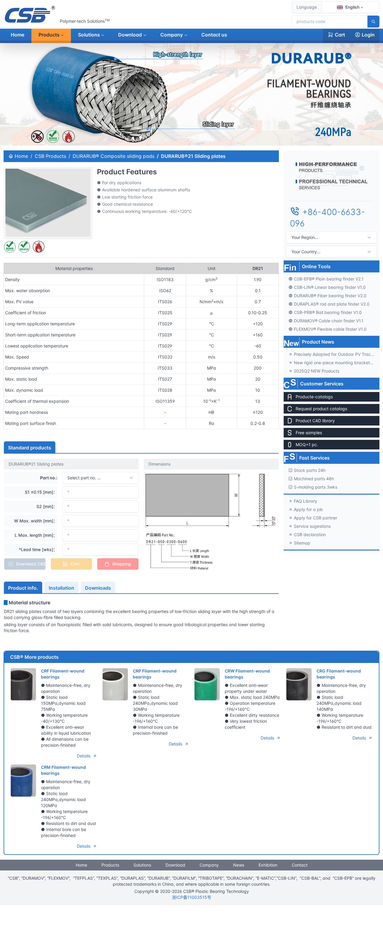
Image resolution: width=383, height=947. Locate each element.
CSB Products (50, 156)
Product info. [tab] (23, 588)
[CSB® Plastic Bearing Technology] (30, 14)
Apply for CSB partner (315, 517)
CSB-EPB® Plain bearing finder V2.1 (329, 278)
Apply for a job (308, 509)
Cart (340, 35)
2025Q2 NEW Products (316, 370)
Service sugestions (312, 525)
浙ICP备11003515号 (191, 897)
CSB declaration (310, 534)
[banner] (180, 137)
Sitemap (302, 542)
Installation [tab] (61, 588)
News (238, 864)
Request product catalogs (321, 408)
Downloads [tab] (98, 588)
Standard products (29, 448)
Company (171, 35)
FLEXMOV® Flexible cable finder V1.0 (330, 328)
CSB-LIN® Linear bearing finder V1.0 (330, 286)
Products (49, 35)
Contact (300, 864)
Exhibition (268, 864)
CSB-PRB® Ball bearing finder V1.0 (328, 312)
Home (17, 35)
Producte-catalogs (314, 396)
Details (84, 755)
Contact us (214, 35)
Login (368, 35)
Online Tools (316, 266)
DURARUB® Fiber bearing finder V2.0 (330, 295)
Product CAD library (315, 420)
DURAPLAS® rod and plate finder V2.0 (332, 303)
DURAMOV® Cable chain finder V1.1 (329, 320)
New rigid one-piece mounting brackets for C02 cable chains (336, 362)
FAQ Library (305, 500)
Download (130, 35)
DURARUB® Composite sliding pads (113, 156)
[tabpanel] (141, 620)
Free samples (309, 432)
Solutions (89, 35)
